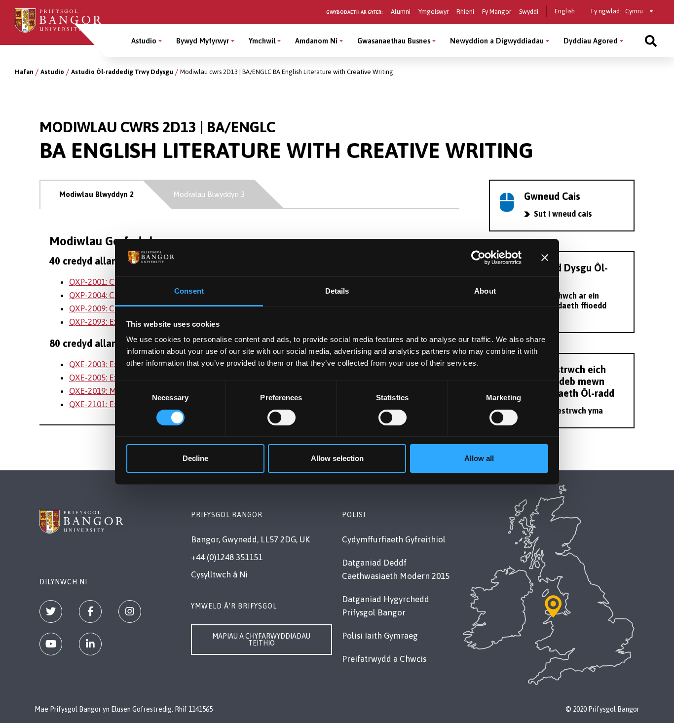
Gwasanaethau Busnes (393, 41)
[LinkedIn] (90, 644)
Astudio (143, 41)
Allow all (479, 458)
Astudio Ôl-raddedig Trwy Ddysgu (122, 72)
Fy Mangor (496, 11)
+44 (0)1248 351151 (226, 557)
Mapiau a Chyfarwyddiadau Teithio (261, 639)
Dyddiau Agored (590, 41)
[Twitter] (50, 611)
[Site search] (650, 40)
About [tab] (485, 291)
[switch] (281, 417)
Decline (195, 458)
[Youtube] (50, 644)
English (565, 11)
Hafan (24, 72)
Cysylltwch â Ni (219, 574)
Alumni (401, 11)
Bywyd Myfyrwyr (202, 41)
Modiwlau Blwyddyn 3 (209, 194)
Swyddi (528, 11)
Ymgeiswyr (433, 11)
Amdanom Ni (316, 41)
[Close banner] (544, 257)
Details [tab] (337, 291)
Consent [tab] (189, 291)
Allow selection (337, 458)
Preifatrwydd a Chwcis (384, 659)
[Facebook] (90, 611)
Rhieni (465, 11)
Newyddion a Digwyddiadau (497, 41)
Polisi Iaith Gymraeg (380, 636)
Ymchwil (262, 41)
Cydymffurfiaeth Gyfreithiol (394, 539)
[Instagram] (129, 611)
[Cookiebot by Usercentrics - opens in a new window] (478, 257)
